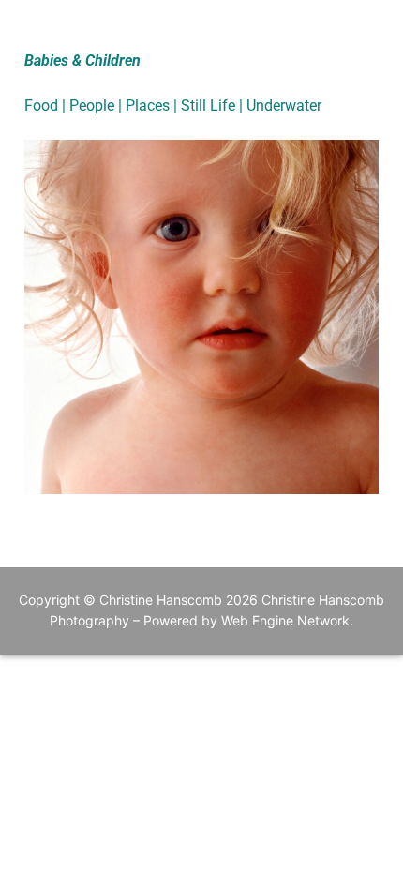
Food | (46, 105)
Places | (153, 105)
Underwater (283, 105)
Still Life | (213, 105)
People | (97, 105)
